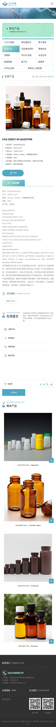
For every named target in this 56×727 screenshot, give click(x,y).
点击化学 (42, 55)
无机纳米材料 (27, 49)
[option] (28, 108)
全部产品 (8, 49)
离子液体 (42, 42)
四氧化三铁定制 (35, 68)
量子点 (24, 62)
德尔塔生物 (6, 699)
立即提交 (14, 392)
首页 (37, 76)
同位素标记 (26, 42)
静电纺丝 (42, 49)
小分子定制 (9, 42)
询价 (15, 173)
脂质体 (41, 62)
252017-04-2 (10, 301)
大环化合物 (9, 68)
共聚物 (7, 55)
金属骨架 (8, 62)
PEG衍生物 (26, 55)
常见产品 (43, 76)
